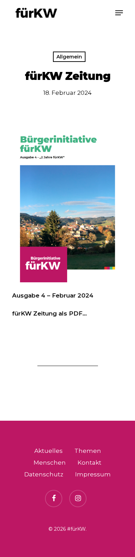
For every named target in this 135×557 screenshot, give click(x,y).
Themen (87, 450)
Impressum (93, 474)
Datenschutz (43, 474)
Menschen (50, 462)
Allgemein (69, 57)
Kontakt (89, 462)
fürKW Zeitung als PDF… (49, 313)
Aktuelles (48, 450)
